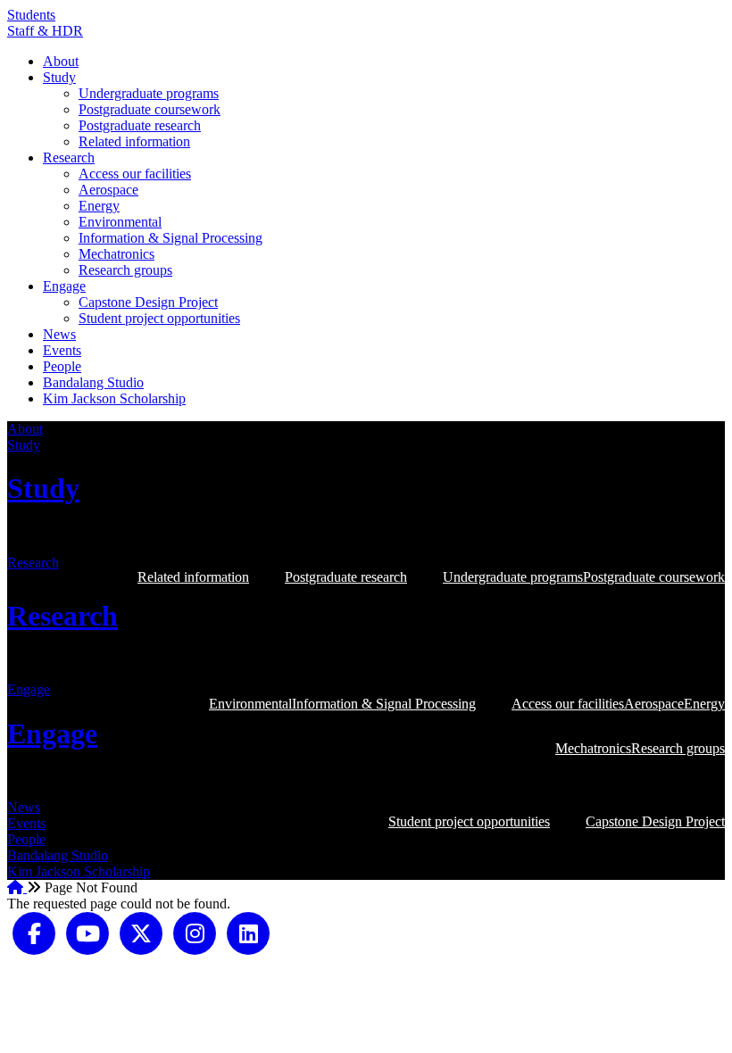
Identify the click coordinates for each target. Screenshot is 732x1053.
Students (31, 14)
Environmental (120, 221)
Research (69, 157)
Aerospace (108, 189)
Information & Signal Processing (170, 237)
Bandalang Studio (93, 382)
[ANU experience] (87, 932)
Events (62, 350)
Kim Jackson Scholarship (114, 398)
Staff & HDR (45, 30)
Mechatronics (116, 253)
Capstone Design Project (148, 302)
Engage (64, 286)
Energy (99, 205)
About (61, 61)
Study (59, 77)
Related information (134, 141)
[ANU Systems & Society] (34, 932)
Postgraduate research (140, 125)
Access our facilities (135, 173)
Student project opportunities (159, 318)
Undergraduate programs (149, 93)
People (62, 366)
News (59, 334)
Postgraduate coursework (149, 109)
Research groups (125, 270)
